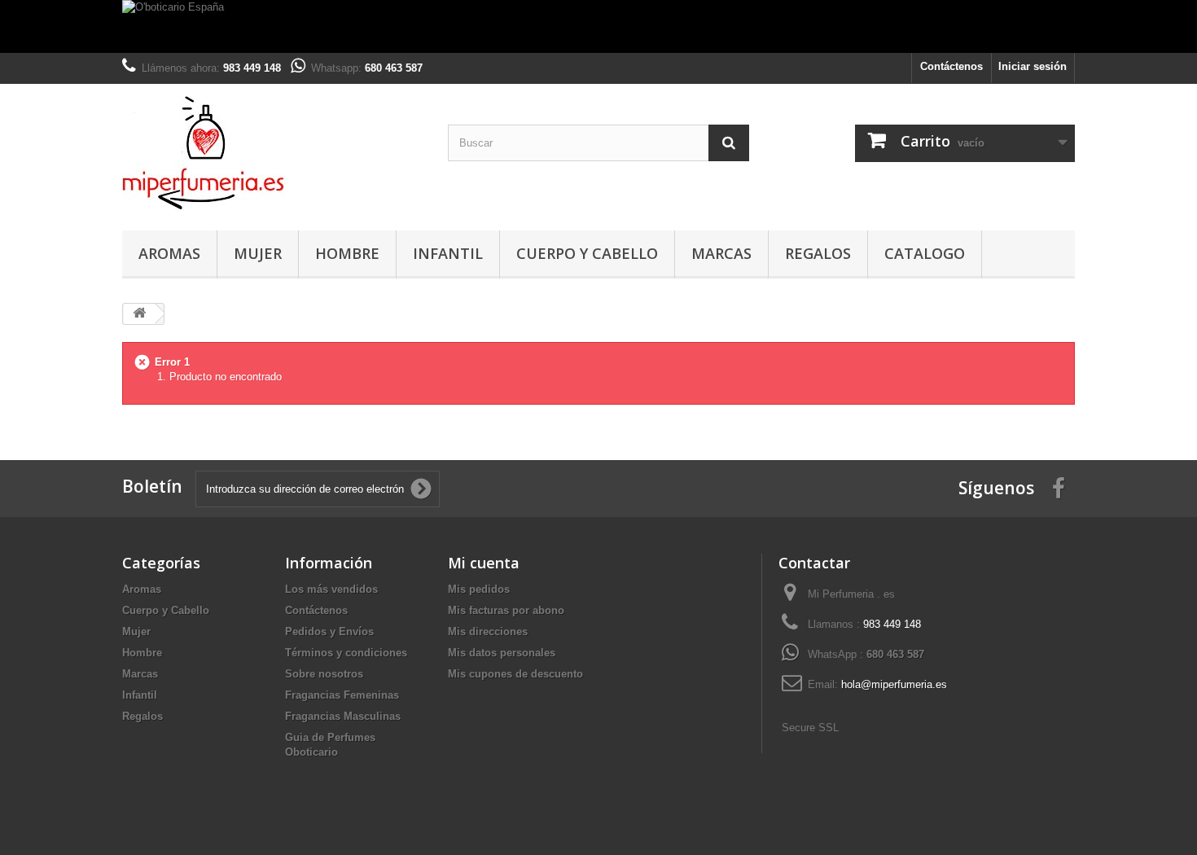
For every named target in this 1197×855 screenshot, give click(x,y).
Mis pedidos (479, 589)
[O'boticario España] (598, 26)
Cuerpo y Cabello (587, 253)
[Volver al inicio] (139, 314)
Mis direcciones (488, 631)
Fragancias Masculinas (343, 716)
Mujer (258, 253)
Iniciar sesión (1032, 66)
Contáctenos (951, 66)
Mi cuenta (484, 562)
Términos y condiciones (346, 653)
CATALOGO (924, 253)
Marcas (721, 253)
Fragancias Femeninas (342, 695)
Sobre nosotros (324, 674)
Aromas (169, 253)
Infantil (448, 253)
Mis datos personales (501, 653)
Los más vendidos (331, 589)
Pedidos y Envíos (329, 631)
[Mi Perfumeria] (272, 153)
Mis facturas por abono (506, 610)
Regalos (818, 253)
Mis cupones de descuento (515, 674)
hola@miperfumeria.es (894, 684)
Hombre (347, 253)
